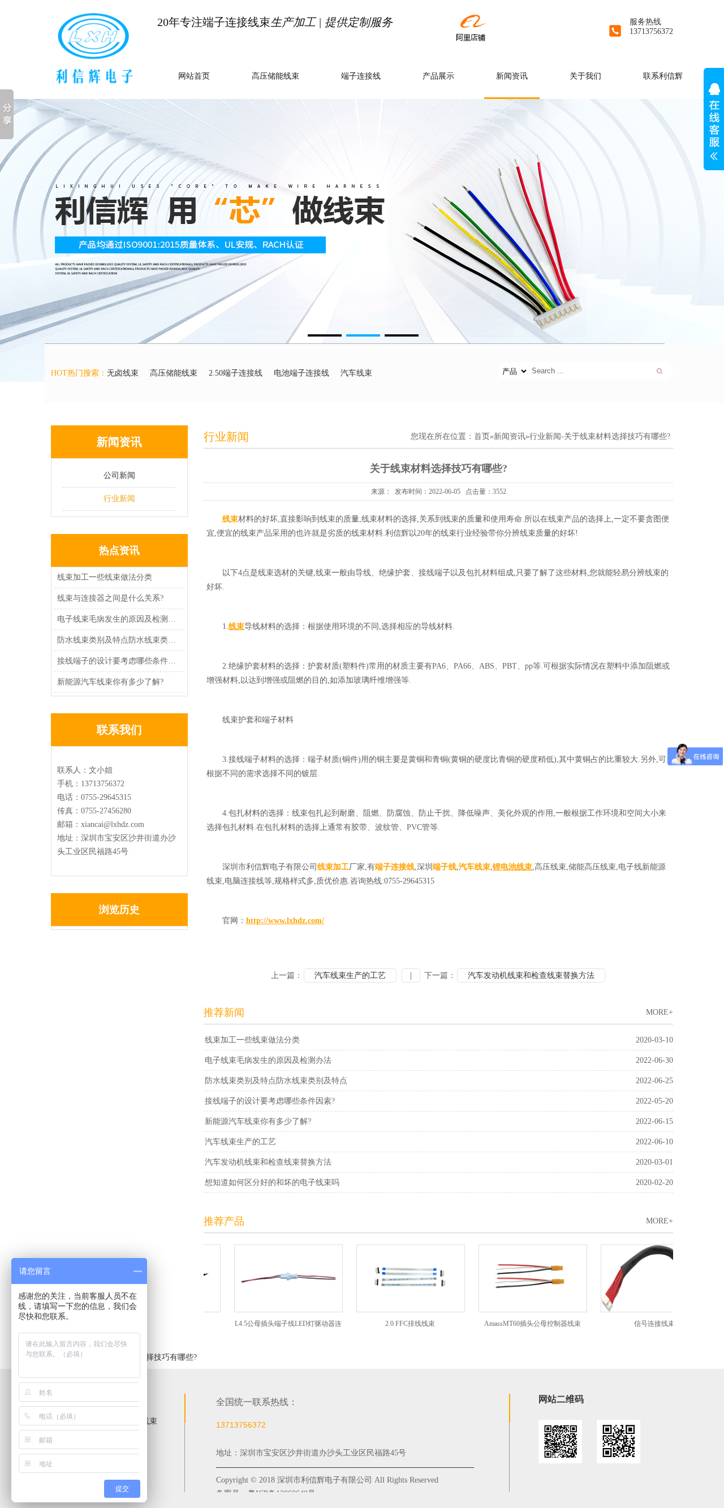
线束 (230, 519)
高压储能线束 (275, 76)
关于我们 (585, 76)
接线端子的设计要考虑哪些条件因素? (117, 661)
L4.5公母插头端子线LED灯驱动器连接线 (262, 1327)
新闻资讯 (512, 76)
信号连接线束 (628, 1324)
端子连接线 (361, 76)
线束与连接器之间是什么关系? (110, 598)
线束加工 (333, 867)
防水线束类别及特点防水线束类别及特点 (117, 640)
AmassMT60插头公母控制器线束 (506, 1324)
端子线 (444, 867)
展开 (714, 128)
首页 (482, 436)
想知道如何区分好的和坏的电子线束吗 (272, 1182)
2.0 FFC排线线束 (384, 1324)
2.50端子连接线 (235, 373)
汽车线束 (356, 373)
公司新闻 (119, 475)
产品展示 (438, 76)
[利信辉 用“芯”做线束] (362, 240)
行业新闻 (119, 498)
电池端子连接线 (301, 373)
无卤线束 (123, 373)
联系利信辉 (663, 76)
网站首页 (194, 76)
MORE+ (659, 1012)
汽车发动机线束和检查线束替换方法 (531, 975)
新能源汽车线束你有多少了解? (110, 682)
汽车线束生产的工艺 (350, 975)
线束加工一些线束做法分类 (104, 577)
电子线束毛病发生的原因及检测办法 (117, 619)
